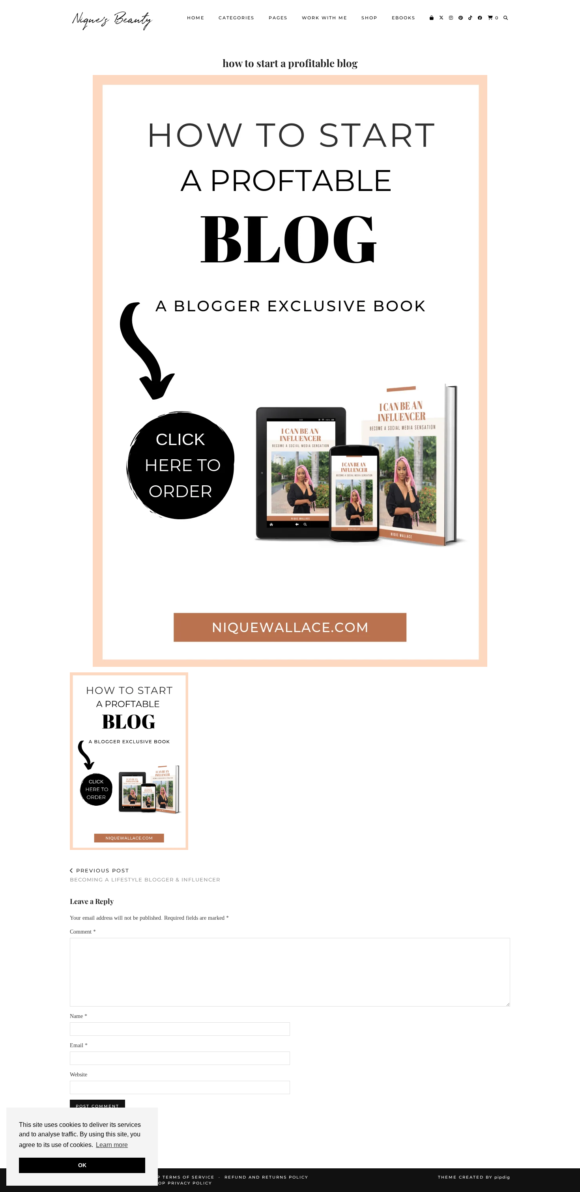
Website (78, 1075)
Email (79, 1045)
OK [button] (82, 1165)
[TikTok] (470, 17)
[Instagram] (451, 17)
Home (195, 18)
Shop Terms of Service (180, 1177)
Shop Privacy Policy (181, 1183)
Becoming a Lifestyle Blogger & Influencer (145, 875)
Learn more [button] (112, 1144)
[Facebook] (480, 17)
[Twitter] (441, 17)
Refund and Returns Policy (266, 1177)
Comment (83, 932)
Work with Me (324, 18)
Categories (236, 18)
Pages (278, 18)
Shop (369, 18)
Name (78, 1016)
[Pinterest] (461, 17)
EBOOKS (403, 18)
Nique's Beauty (113, 18)
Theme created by (474, 1177)
